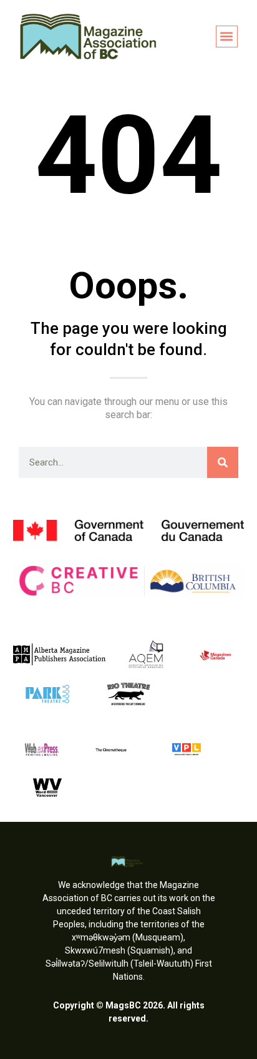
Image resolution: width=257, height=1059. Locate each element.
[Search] (222, 462)
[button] (227, 36)
